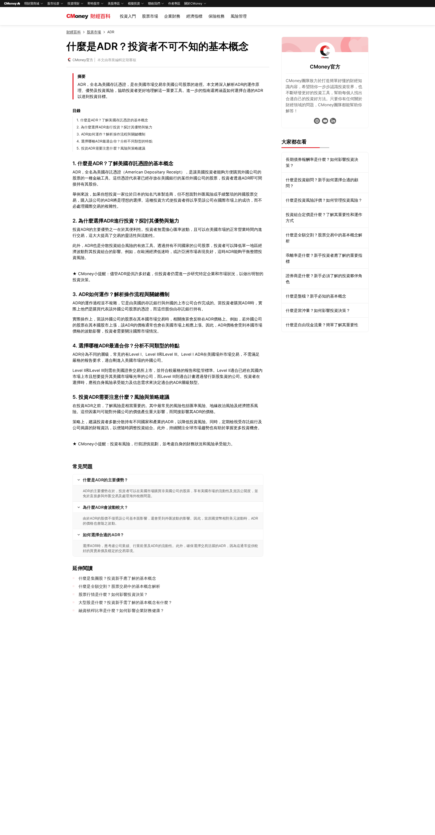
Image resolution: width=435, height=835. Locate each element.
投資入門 (128, 16)
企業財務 (172, 16)
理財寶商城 (31, 3)
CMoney (10, 3)
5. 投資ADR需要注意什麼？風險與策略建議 (111, 148)
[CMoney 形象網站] (317, 121)
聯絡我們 (154, 3)
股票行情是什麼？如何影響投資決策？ (113, 594)
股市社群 (53, 3)
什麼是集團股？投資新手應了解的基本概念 (117, 578)
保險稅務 (216, 16)
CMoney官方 (82, 60)
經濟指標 (194, 16)
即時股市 (94, 3)
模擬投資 (134, 3)
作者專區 (174, 3)
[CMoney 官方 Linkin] (333, 121)
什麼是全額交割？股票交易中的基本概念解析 (119, 586)
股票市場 (150, 16)
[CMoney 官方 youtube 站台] (325, 121)
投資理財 (73, 3)
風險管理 (239, 16)
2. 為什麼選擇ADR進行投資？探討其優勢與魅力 (114, 127)
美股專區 (114, 3)
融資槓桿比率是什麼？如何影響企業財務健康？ (121, 610)
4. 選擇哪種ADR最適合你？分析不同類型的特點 (115, 141)
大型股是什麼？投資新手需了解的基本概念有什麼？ (125, 602)
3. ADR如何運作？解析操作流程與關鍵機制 (111, 134)
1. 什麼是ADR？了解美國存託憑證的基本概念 (112, 120)
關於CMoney (193, 3)
